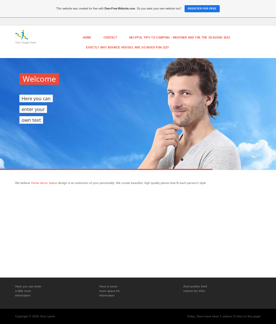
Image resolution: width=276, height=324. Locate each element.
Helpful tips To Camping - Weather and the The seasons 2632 (179, 37)
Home (87, 37)
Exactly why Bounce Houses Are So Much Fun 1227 (127, 47)
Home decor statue (44, 183)
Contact (110, 37)
